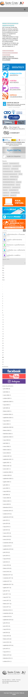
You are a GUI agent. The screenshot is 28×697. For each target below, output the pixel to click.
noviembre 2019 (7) (8, 510)
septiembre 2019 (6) (8, 517)
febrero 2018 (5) (7, 568)
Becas (5, 163)
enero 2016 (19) (7, 642)
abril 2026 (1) (6, 392)
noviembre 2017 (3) (8, 578)
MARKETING (14, 176)
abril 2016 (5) (6, 632)
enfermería (15, 168)
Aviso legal (6, 693)
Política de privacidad (14, 693)
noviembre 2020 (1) (8, 472)
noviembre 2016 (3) (8, 613)
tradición (5, 195)
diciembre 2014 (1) (8, 658)
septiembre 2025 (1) (8, 401)
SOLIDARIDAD (15, 192)
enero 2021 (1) (7, 469)
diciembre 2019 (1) (8, 507)
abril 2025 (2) (6, 408)
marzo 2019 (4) (7, 533)
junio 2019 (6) (6, 523)
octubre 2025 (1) (7, 398)
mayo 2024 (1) (6, 421)
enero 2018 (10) (7, 571)
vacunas (13, 195)
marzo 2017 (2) (7, 600)
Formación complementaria (10, 174)
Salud (5, 190)
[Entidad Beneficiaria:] (14, 142)
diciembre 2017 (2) (8, 574)
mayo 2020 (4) (6, 491)
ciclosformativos (14, 163)
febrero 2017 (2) (7, 603)
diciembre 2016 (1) (8, 610)
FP (20, 174)
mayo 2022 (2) (6, 440)
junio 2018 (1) (6, 555)
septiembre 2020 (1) (8, 478)
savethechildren (13, 190)
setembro (6, 192)
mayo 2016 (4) (6, 629)
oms (18, 184)
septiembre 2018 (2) (8, 549)
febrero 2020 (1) (7, 501)
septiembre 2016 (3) (8, 619)
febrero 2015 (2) (7, 655)
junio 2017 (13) (7, 594)
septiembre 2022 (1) (8, 437)
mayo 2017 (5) (6, 597)
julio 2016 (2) (6, 623)
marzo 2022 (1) (7, 446)
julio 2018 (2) (6, 552)
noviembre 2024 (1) (8, 414)
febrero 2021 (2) (7, 465)
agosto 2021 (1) (7, 462)
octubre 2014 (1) (7, 661)
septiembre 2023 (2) (8, 427)
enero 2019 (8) (7, 539)
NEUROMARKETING (8, 182)
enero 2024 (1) (7, 424)
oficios (18, 182)
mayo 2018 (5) (6, 558)
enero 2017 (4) (7, 607)
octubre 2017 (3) (7, 581)
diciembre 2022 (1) (8, 433)
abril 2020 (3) (6, 494)
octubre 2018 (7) (7, 546)
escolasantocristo (8, 171)
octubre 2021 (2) (7, 456)
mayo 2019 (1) (6, 526)
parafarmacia (6, 187)
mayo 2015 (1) (6, 651)
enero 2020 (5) (7, 504)
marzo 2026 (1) (7, 395)
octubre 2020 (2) (7, 475)
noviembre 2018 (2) (8, 542)
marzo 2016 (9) (7, 635)
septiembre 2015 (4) (8, 645)
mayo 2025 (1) (6, 404)
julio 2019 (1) (6, 520)
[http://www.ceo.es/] (14, 112)
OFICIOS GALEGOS (8, 184)
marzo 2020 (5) (7, 497)
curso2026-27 (16, 166)
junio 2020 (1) (6, 488)
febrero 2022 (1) (7, 449)
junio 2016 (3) (6, 626)
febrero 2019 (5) (7, 536)
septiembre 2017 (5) (8, 584)
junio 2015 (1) (6, 648)
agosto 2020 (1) (7, 481)
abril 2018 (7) (6, 562)
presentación (16, 187)
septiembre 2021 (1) (8, 459)
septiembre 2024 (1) (8, 417)
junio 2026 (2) (6, 388)
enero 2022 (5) (7, 453)
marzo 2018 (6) (7, 565)
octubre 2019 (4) (7, 514)
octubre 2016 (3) (7, 616)
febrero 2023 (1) (7, 430)
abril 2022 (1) (6, 443)
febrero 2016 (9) (7, 639)
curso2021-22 (7, 166)
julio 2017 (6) (6, 591)
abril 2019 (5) (6, 530)
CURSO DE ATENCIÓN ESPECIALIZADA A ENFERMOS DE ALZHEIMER (10, 53)
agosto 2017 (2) (7, 587)
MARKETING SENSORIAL (10, 179)
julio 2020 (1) (6, 485)
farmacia (17, 171)
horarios (5, 176)
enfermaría (6, 168)
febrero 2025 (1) (7, 411)
